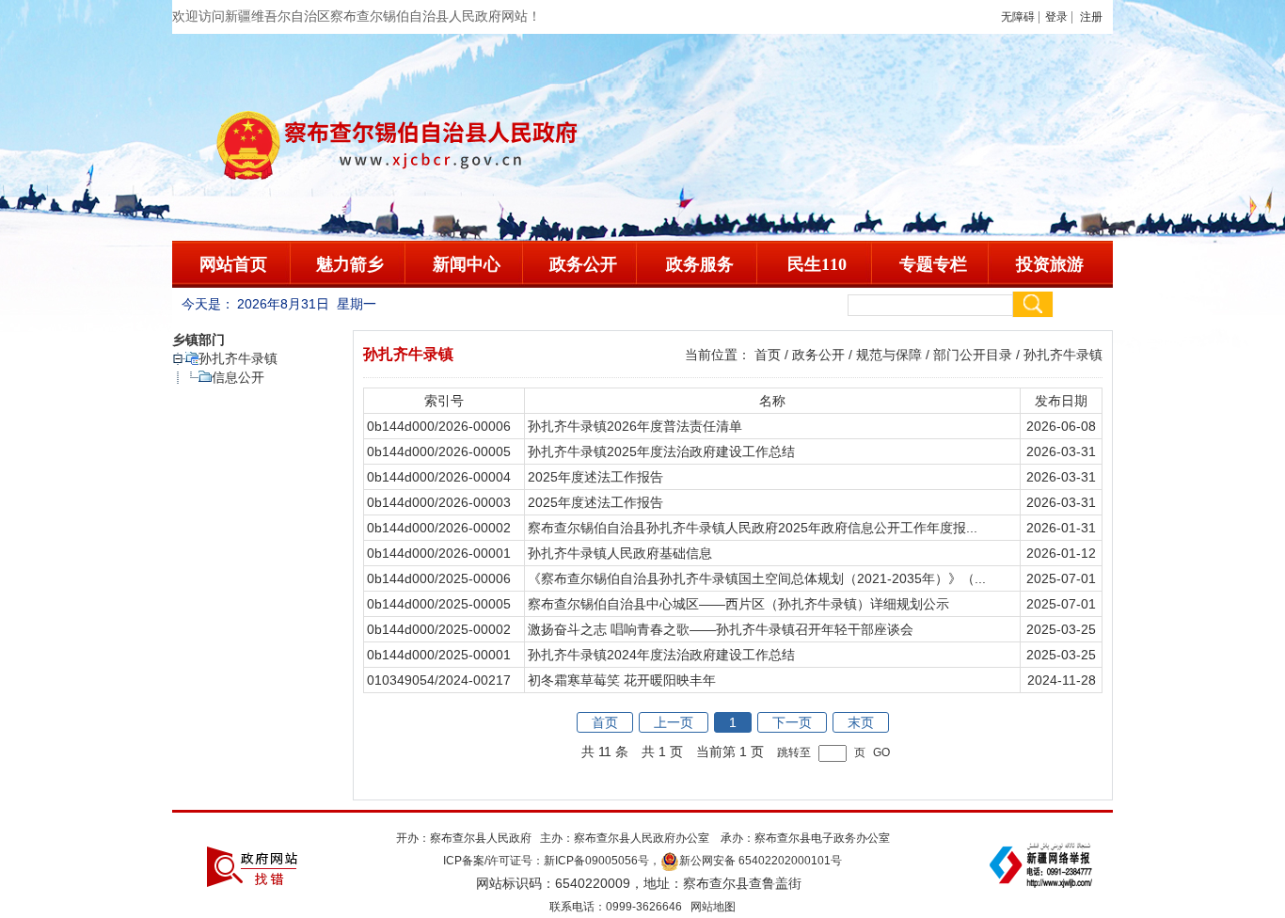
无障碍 (1018, 17)
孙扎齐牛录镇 (238, 358)
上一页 (673, 722)
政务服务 (700, 264)
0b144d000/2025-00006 (439, 578)
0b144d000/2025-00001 (439, 654)
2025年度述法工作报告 (595, 476)
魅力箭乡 (350, 264)
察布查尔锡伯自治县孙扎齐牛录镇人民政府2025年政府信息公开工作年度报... (752, 527)
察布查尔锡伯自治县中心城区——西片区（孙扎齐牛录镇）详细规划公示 (738, 603)
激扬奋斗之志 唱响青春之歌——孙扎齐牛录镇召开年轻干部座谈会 (720, 629)
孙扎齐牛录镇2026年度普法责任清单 (635, 426)
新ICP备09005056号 (596, 860)
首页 (767, 354)
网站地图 (713, 906)
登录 (1056, 17)
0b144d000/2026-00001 (439, 553)
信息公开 (238, 377)
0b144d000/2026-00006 (439, 426)
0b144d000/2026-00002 (439, 527)
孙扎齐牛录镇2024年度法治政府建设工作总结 (661, 654)
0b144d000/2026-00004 (439, 476)
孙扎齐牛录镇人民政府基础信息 (620, 553)
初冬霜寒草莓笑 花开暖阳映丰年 (622, 680)
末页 (861, 722)
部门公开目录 (972, 354)
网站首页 (233, 264)
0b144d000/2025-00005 (439, 603)
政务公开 (583, 264)
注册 (1094, 17)
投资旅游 (1050, 264)
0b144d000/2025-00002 (439, 629)
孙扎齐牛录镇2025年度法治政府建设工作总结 (661, 451)
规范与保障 (889, 354)
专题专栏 (933, 264)
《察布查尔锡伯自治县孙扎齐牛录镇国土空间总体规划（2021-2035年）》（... (757, 578)
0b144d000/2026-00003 (439, 502)
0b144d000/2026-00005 (439, 451)
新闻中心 (466, 264)
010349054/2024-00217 (439, 680)
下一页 (792, 722)
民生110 (817, 264)
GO (881, 752)
